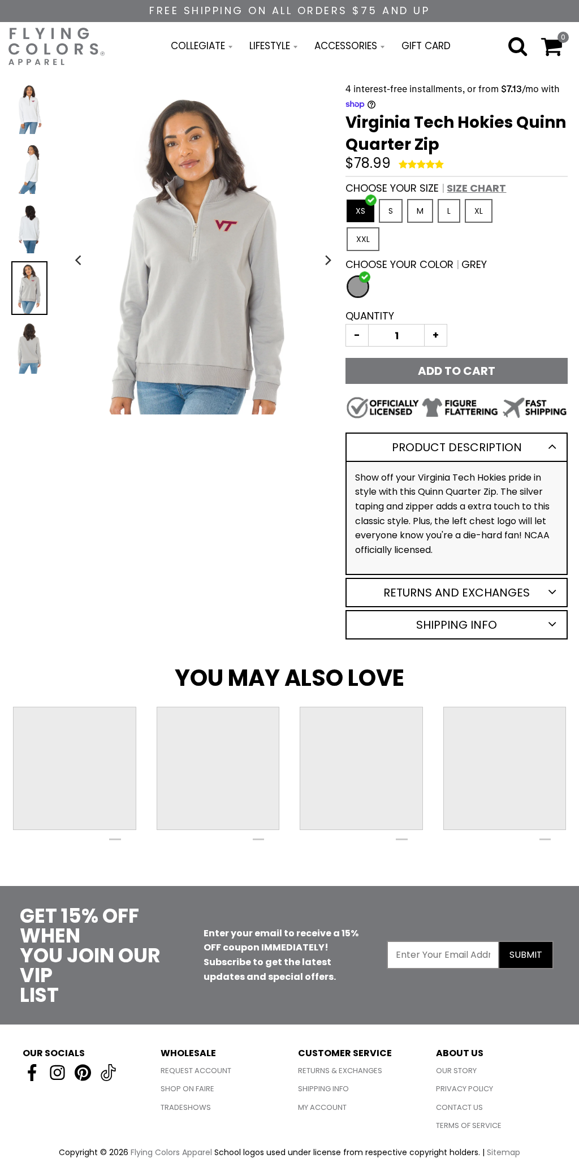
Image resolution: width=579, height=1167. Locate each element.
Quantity (369, 316)
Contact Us (459, 1107)
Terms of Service (469, 1125)
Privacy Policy (464, 1088)
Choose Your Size (425, 188)
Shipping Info (456, 625)
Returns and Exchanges (456, 592)
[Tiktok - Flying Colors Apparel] (108, 1072)
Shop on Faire (187, 1088)
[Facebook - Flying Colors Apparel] (32, 1072)
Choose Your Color (416, 264)
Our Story (456, 1070)
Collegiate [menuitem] (198, 46)
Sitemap (503, 1152)
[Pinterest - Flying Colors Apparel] (83, 1072)
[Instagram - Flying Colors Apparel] (57, 1072)
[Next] (327, 260)
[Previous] (79, 260)
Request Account (196, 1070)
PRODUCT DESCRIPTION (457, 447)
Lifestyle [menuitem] (269, 46)
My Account (322, 1107)
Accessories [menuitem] (345, 46)
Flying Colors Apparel (171, 1152)
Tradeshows (186, 1107)
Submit (525, 954)
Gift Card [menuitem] (426, 46)
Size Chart (476, 188)
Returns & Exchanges (340, 1070)
